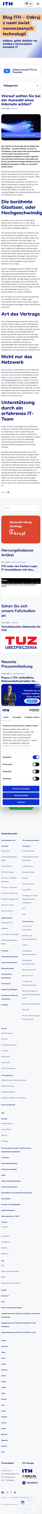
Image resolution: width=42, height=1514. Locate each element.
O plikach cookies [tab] (32, 717)
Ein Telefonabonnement (9, 1045)
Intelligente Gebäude (8, 1092)
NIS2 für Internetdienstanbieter (11, 1308)
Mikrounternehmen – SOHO (10, 1216)
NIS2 (3, 1302)
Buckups (25, 878)
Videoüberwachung (7, 1086)
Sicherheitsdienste (28, 884)
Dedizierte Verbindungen (9, 989)
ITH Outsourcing (27, 921)
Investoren (4, 1227)
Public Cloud (5, 851)
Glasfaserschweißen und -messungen (13, 1098)
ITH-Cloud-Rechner (7, 911)
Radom (3, 1428)
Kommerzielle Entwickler (9, 1187)
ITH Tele (3, 1028)
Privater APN (5, 1063)
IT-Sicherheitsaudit (28, 851)
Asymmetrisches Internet (9, 957)
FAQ (2, 1265)
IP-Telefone (5, 1051)
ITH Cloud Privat (6, 866)
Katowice (4, 1370)
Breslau (3, 1382)
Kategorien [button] (11, 85)
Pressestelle (5, 1236)
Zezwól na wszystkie (21, 789)
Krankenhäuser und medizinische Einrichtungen (16, 1193)
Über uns (4, 1135)
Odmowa (21, 802)
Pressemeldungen (18, 673)
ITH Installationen (7, 1075)
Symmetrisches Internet (9, 962)
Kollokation (4, 928)
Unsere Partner (6, 1129)
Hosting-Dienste (11, 380)
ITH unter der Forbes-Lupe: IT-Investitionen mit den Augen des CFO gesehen (19, 569)
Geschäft (4, 1119)
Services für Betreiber (8, 1105)
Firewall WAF (26, 890)
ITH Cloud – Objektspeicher (10, 899)
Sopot (3, 1352)
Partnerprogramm (7, 1123)
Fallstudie (14, 623)
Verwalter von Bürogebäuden (10, 1204)
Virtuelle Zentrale (6, 1033)
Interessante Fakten (18, 562)
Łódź (2, 1452)
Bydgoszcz (4, 1440)
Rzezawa (4, 1417)
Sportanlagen (5, 1199)
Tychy (3, 1405)
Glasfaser (13, 269)
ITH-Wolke (4, 846)
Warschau (4, 1346)
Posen (3, 1358)
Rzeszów (4, 1446)
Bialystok (4, 1434)
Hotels (3, 1175)
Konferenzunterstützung (9, 1163)
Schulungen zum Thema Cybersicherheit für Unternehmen (30, 899)
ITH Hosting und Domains (30, 840)
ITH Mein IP (5, 1296)
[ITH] (8, 3)
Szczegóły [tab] (17, 717)
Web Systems (5, 1057)
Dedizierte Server (6, 918)
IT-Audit (24, 945)
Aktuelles (4, 1248)
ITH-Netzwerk (5, 984)
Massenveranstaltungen (9, 1169)
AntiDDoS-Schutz (27, 866)
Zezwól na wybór (21, 795)
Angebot (9, 187)
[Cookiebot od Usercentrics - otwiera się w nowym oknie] (29, 710)
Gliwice (3, 1411)
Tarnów (3, 1423)
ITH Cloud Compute (7, 872)
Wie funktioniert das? (8, 840)
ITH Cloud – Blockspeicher (9, 893)
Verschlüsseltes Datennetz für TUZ (21, 628)
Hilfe (2, 1261)
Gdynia (3, 1376)
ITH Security (26, 846)
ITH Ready (4, 1005)
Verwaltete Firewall (28, 872)
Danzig (3, 1364)
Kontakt (4, 1290)
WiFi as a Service (27, 976)
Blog (2, 1113)
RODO (3, 1277)
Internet (14, 108)
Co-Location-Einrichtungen (9, 934)
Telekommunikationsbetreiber (11, 1181)
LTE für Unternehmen (8, 1068)
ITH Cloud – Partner (7, 905)
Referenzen (5, 1254)
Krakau (3, 1340)
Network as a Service (29, 970)
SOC (23, 909)
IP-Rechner (5, 951)
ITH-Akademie (5, 1242)
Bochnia (4, 1399)
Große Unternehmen (8, 1210)
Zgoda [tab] (6, 717)
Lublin (3, 1393)
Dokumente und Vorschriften (10, 1283)
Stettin (3, 1387)
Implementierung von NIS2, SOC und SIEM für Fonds (18, 1332)
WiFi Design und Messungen (31, 1004)
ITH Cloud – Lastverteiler (9, 887)
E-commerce (5, 1158)
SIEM (24, 914)
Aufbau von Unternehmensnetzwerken (13, 1080)
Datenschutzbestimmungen (10, 1271)
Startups (4, 1222)
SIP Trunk (4, 1039)
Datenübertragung (7, 968)
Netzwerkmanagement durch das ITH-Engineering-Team (31, 994)
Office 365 (25, 1010)
